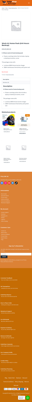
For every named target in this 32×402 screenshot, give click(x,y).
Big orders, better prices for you (7, 321)
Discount (24, 378)
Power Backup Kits (13, 8)
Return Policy (4, 232)
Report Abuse (4, 238)
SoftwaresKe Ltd (16, 395)
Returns (26, 381)
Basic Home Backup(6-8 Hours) (8, 129)
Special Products (5, 195)
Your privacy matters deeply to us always (9, 362)
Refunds (16, 385)
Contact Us (3, 230)
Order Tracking (4, 221)
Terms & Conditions (5, 201)
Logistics (3, 219)
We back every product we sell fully (8, 313)
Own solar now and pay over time (8, 370)
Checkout (3, 214)
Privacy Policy (4, 197)
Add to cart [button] (7, 136)
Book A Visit (11, 378)
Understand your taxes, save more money (9, 288)
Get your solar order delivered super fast (9, 296)
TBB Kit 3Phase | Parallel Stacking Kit (23, 129)
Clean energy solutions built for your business (10, 346)
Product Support (5, 212)
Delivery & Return (5, 199)
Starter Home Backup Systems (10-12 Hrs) (7, 159)
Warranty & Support (5, 202)
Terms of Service (9, 261)
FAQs (2, 239)
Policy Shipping (19, 381)
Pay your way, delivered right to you (8, 329)
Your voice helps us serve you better (9, 280)
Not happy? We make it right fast (7, 337)
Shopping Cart (4, 216)
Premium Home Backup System (23, 159)
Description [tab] (6, 79)
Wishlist (3, 217)
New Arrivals (4, 194)
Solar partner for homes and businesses (9, 354)
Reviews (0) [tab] (6, 82)
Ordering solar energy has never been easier (9, 304)
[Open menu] (28, 3)
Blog (6, 378)
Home (3, 8)
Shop (6, 8)
